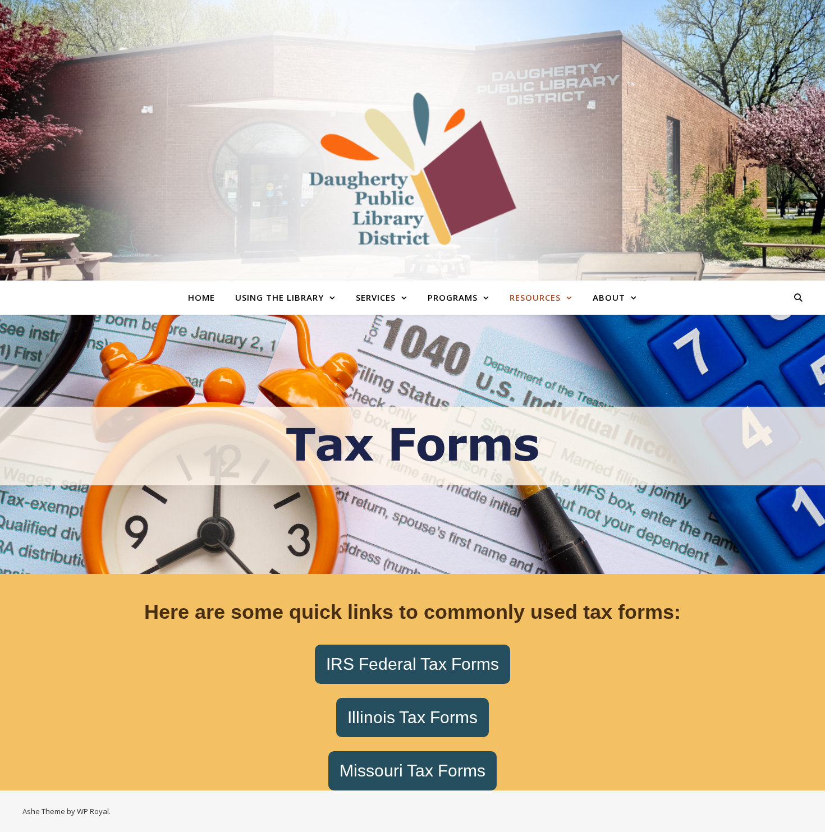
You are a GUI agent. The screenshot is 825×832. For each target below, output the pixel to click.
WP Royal (93, 811)
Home (201, 297)
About (609, 297)
